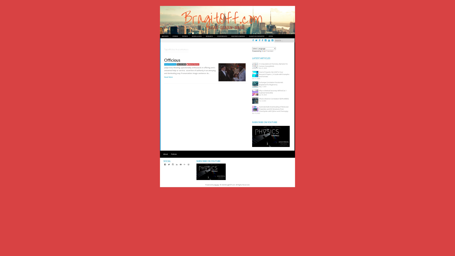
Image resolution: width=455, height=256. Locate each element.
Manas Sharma (194, 64)
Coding (175, 36)
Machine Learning (238, 36)
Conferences (222, 36)
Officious (172, 60)
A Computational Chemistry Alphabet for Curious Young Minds (273, 65)
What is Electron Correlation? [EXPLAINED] (274, 99)
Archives (165, 36)
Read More (168, 77)
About (165, 154)
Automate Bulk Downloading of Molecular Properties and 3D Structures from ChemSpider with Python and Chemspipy (274, 109)
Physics (185, 36)
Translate (269, 51)
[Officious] (232, 72)
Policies (174, 154)
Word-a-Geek (197, 36)
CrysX (271, 36)
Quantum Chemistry (256, 36)
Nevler (216, 185)
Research (209, 36)
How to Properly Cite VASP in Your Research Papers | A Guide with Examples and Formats (274, 74)
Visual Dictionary (170, 64)
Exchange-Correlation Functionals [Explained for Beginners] (271, 83)
